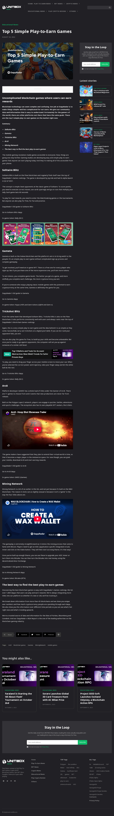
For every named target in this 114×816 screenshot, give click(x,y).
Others (34, 782)
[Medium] (15, 781)
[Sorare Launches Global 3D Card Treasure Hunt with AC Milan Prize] (57, 675)
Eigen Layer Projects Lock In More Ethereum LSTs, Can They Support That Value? (101, 150)
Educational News (10, 24)
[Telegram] (3, 781)
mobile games (52, 645)
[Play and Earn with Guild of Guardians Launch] (86, 118)
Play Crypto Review (100, 88)
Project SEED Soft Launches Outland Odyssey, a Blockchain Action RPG (92, 698)
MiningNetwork (40, 645)
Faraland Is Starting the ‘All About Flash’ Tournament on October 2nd (18, 698)
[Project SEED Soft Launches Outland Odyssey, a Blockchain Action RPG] (94, 675)
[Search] (110, 7)
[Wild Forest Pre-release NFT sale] (86, 104)
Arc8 (9, 645)
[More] (58, 634)
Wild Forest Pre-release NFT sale (100, 105)
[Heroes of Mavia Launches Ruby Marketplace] (86, 132)
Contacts (92, 797)
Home (33, 760)
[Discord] (11, 781)
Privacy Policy (100, 69)
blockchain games (20, 645)
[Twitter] (7, 781)
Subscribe (105, 64)
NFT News (97, 144)
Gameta (30, 645)
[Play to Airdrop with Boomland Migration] (86, 91)
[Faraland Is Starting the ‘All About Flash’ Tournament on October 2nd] (19, 675)
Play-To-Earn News (38, 763)
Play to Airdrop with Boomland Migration (101, 91)
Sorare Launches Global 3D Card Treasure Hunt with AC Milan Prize (56, 696)
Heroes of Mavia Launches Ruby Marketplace (100, 134)
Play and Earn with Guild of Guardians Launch (101, 119)
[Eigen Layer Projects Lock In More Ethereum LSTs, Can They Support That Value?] (86, 147)
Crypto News (98, 102)
